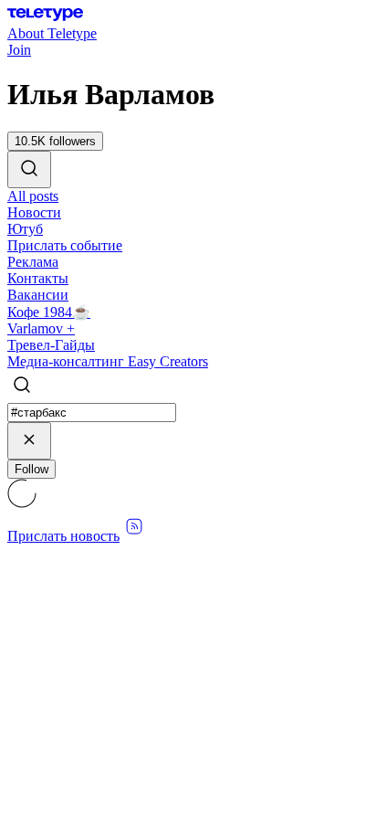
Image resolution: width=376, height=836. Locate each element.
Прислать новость (63, 536)
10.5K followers (55, 141)
